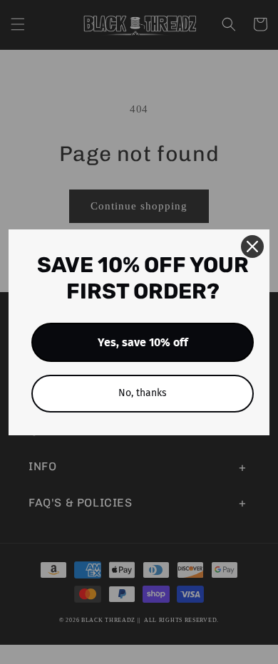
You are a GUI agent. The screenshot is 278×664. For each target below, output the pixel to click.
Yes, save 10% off (143, 342)
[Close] (252, 246)
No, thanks (142, 393)
